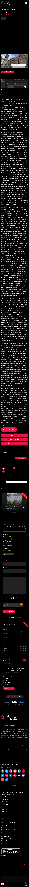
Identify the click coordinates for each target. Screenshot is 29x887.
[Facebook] (2, 771)
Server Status (5, 804)
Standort (17, 71)
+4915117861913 (6, 836)
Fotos (3, 818)
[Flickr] (6, 775)
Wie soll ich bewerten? (8, 794)
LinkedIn (7, 684)
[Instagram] (11, 771)
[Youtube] (15, 771)
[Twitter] (6, 771)
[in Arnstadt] (7, 3)
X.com (6, 678)
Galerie (11, 71)
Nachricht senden (9, 688)
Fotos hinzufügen (9, 554)
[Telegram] (2, 775)
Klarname (4, 809)
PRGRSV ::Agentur (5, 825)
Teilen (7, 701)
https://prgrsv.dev (7, 840)
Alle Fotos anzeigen (18, 64)
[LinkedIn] (19, 771)
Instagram (7, 682)
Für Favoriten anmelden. (15, 696)
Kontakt (4, 843)
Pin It (15, 704)
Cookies (4, 816)
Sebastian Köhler (9, 429)
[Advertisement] (14, 36)
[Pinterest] (23, 771)
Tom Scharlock (6, 827)
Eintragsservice (7, 661)
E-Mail (5, 568)
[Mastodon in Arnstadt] (6, 779)
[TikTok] (15, 775)
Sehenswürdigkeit (5, 9)
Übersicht (4, 71)
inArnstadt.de (11, 743)
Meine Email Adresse (7, 797)
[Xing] (11, 775)
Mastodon (11, 764)
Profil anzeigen (7, 663)
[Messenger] (19, 775)
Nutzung (4, 813)
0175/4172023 (15, 435)
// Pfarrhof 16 (6, 14)
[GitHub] (23, 775)
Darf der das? (5, 799)
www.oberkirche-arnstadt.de (15, 443)
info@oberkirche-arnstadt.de (15, 439)
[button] (3, 469)
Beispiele (4, 811)
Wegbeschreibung (21, 458)
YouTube (7, 686)
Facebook (7, 680)
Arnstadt (13, 9)
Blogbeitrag (9, 90)
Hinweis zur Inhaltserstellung (8, 725)
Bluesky (18, 764)
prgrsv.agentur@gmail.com (9, 838)
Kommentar (6, 575)
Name (5, 561)
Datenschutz (5, 807)
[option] (14, 502)
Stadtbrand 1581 (17, 229)
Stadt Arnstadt (13, 217)
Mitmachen (5, 801)
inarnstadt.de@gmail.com (11, 676)
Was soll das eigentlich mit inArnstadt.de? (13, 792)
